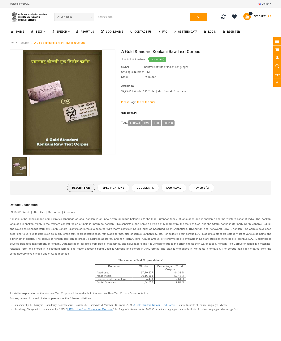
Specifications (113, 187)
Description (81, 187)
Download (173, 187)
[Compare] (223, 17)
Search (24, 42)
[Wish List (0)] (236, 17)
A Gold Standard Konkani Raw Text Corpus (59, 42)
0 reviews (140, 59)
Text (156, 123)
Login (133, 102)
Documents (145, 187)
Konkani (135, 123)
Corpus (168, 123)
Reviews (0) (201, 187)
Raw (146, 123)
